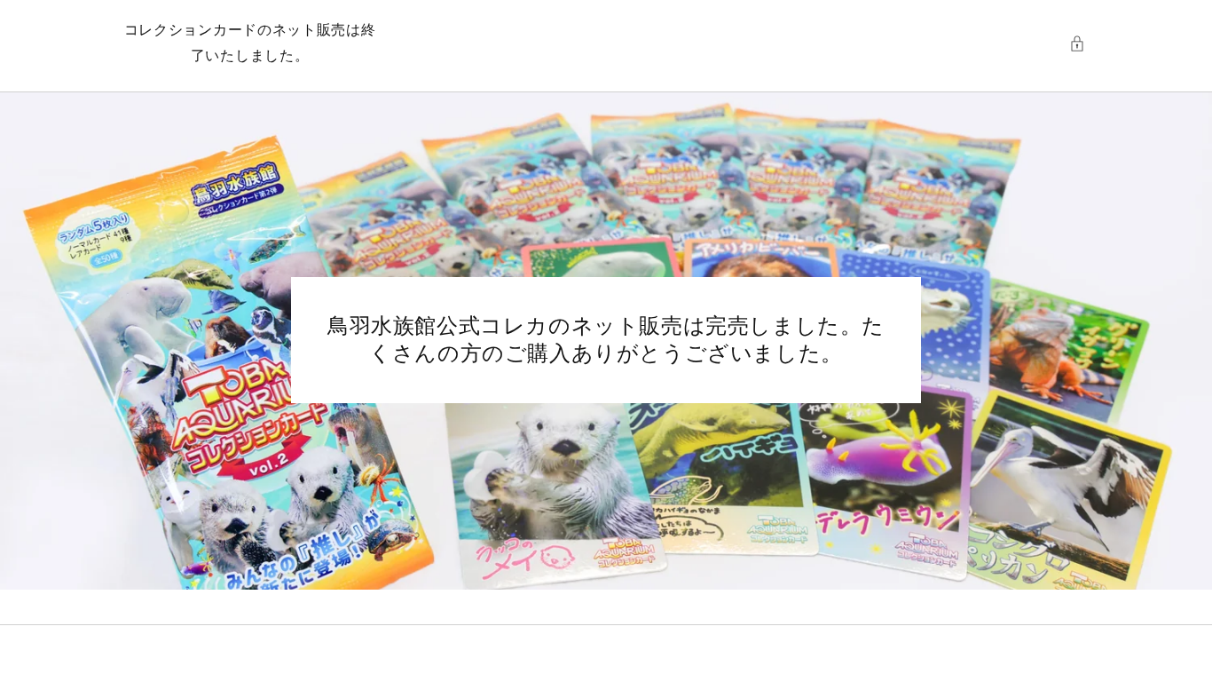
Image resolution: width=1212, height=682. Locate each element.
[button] (1081, 44)
